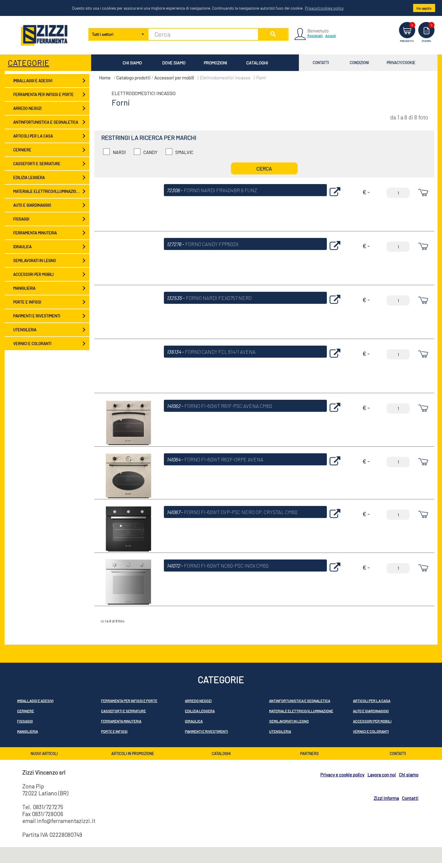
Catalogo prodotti (133, 77)
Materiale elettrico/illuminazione (47, 191)
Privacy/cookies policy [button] (324, 8)
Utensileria (24, 329)
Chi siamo (132, 62)
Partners (309, 753)
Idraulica (22, 246)
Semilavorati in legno (34, 260)
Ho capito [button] (423, 8)
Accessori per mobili (33, 274)
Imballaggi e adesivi (32, 80)
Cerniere (22, 149)
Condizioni (359, 62)
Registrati (315, 35)
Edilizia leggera (29, 177)
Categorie (28, 62)
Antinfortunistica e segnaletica (45, 122)
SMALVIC (184, 152)
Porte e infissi (27, 302)
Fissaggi (21, 219)
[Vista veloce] (335, 198)
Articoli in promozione (132, 753)
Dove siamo (174, 62)
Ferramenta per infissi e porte (43, 94)
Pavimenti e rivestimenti (36, 315)
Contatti (321, 62)
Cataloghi (257, 62)
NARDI (119, 152)
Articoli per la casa (33, 136)
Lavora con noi (381, 774)
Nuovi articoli (44, 753)
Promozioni (215, 62)
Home (105, 77)
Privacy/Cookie (401, 62)
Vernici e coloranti (32, 343)
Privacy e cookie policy (342, 774)
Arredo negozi (27, 108)
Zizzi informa (386, 798)
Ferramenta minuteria (35, 232)
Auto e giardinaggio (32, 205)
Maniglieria (24, 288)
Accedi (330, 35)
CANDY (150, 152)
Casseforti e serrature (36, 163)
